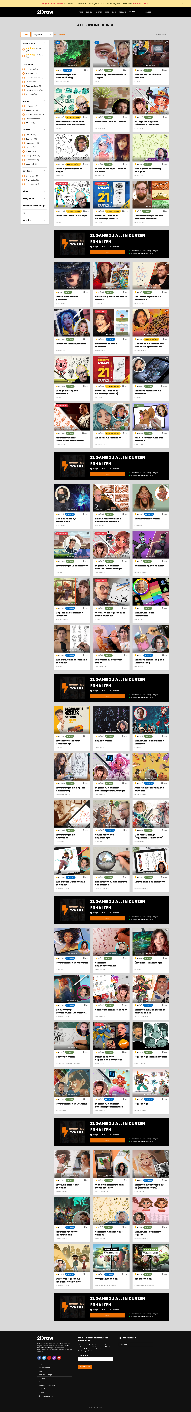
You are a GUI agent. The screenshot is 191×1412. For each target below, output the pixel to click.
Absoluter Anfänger (73, 117)
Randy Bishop (99, 841)
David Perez (60, 175)
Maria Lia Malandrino (62, 888)
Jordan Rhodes (61, 1110)
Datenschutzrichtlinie (46, 1385)
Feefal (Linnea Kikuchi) (63, 794)
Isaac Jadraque (139, 1063)
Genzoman (76, 1063)
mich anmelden (85, 1366)
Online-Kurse (43, 1389)
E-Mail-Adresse (83, 1355)
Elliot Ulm (59, 747)
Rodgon (58, 128)
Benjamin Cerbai (139, 222)
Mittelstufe (67, 70)
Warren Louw (60, 1063)
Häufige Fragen (44, 1367)
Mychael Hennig (100, 128)
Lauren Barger (139, 444)
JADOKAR (59, 666)
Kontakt (41, 1378)
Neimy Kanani (99, 747)
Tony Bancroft (60, 444)
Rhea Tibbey (138, 619)
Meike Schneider (61, 1191)
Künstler (98, 12)
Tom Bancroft (60, 841)
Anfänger (108, 70)
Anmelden (148, 12)
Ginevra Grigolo (61, 969)
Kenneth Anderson (140, 572)
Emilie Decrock (139, 1191)
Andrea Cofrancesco (141, 1016)
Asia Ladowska (100, 175)
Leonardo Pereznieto (102, 888)
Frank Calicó (138, 747)
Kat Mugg (137, 969)
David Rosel (69, 1063)
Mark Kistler (99, 222)
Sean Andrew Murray (62, 81)
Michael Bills (99, 1285)
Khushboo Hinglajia (140, 350)
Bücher (89, 12)
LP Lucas (137, 81)
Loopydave (138, 525)
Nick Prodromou (100, 666)
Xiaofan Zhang (60, 303)
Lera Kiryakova (139, 666)
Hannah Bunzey (100, 303)
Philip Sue (59, 572)
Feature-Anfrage (45, 1375)
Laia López (137, 397)
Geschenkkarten (46, 1396)
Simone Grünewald (62, 619)
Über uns (122, 12)
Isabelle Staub (60, 350)
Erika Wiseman (139, 128)
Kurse (80, 12)
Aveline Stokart (100, 350)
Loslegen (108, 252)
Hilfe (107, 12)
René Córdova (139, 175)
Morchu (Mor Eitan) (101, 444)
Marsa (97, 81)
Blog (114, 12)
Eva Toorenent (139, 841)
